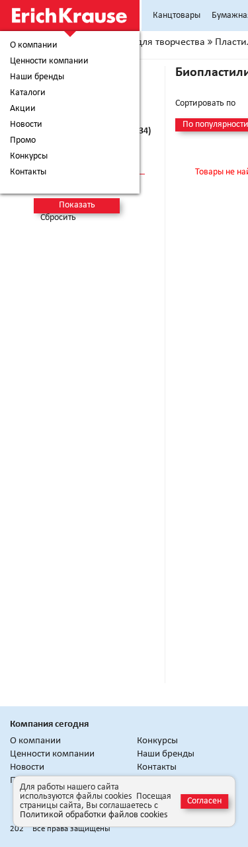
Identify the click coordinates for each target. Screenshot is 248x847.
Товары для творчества (153, 42)
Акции (23, 109)
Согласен (204, 801)
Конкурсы (29, 156)
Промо (23, 140)
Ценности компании (49, 61)
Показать (77, 205)
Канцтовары (176, 15)
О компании (34, 45)
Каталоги (28, 93)
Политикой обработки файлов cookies (93, 815)
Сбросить (58, 218)
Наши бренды (37, 77)
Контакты (28, 172)
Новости (26, 124)
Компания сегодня (49, 724)
